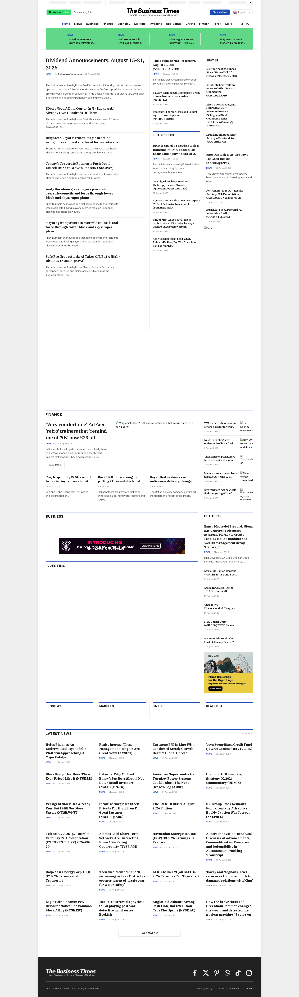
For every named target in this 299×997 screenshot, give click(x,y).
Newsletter (220, 12)
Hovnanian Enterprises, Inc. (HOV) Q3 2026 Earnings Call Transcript (175, 838)
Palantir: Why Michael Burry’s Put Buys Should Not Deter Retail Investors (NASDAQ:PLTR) (121, 780)
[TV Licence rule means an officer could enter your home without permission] (246, 427)
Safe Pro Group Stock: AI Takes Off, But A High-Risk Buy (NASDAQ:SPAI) (83, 259)
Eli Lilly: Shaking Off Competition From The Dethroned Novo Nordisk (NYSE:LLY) (176, 96)
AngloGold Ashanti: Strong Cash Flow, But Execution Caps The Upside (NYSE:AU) (174, 906)
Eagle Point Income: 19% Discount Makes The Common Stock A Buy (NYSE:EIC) (69, 906)
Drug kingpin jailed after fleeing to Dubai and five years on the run (221, 138)
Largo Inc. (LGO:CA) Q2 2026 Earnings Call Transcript (218, 589)
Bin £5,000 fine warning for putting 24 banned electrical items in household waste (119, 479)
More (228, 23)
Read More (55, 465)
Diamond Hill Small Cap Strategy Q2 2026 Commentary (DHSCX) (224, 778)
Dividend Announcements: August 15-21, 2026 (95, 64)
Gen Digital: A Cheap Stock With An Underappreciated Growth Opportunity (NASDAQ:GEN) (173, 185)
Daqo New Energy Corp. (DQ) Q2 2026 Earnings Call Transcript (68, 876)
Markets (140, 23)
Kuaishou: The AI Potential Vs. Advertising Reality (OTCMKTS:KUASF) (224, 213)
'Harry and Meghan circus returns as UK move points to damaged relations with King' (229, 876)
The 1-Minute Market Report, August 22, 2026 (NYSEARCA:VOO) (174, 65)
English (241, 12)
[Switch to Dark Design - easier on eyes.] (247, 24)
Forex (217, 23)
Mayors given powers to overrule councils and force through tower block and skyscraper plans (82, 227)
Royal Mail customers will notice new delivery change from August (171, 479)
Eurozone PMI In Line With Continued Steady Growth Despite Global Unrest (174, 749)
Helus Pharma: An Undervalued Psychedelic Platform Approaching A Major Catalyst (66, 751)
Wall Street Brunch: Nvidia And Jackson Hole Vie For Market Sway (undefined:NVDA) (132, 41)
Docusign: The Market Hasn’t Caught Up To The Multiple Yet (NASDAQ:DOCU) (175, 115)
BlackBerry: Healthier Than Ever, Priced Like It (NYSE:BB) (69, 776)
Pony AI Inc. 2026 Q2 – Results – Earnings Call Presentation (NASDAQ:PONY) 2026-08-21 (225, 194)
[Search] (242, 24)
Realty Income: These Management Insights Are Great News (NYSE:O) (119, 749)
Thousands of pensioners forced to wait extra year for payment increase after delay (220, 458)
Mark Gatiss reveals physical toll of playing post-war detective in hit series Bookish (121, 908)
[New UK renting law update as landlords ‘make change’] (246, 444)
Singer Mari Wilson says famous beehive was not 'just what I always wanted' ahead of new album (173, 223)
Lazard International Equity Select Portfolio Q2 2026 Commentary (80, 41)
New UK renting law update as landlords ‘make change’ (219, 441)
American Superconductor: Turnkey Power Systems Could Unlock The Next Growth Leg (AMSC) (174, 780)
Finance (108, 23)
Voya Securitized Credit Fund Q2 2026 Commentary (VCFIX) (229, 747)
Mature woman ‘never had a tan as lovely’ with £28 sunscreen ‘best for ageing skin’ (220, 475)
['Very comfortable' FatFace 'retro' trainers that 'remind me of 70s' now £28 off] (157, 444)
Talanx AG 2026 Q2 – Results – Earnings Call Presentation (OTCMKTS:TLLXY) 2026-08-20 (69, 840)
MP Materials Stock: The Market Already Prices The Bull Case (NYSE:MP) (220, 640)
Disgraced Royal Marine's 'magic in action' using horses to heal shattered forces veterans (82, 140)
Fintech (204, 23)
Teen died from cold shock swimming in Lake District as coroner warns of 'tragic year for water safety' (122, 878)
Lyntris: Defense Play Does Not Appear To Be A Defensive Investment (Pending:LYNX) (176, 204)
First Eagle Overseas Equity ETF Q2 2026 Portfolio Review (181, 41)
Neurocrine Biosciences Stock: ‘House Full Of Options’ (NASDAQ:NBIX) (221, 72)
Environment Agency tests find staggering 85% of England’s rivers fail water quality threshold (220, 491)
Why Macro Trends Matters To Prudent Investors (231, 41)
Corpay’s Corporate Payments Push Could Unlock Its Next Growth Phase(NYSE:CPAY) (79, 166)
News (78, 23)
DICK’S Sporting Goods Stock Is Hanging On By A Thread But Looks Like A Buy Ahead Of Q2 (176, 150)
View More (247, 733)
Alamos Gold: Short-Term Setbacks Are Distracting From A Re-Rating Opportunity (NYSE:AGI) (119, 840)
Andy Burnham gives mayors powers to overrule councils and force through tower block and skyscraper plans (79, 193)
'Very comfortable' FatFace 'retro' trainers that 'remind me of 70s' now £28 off (76, 431)
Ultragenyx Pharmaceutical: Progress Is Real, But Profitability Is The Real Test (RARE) (220, 606)
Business (55, 12)
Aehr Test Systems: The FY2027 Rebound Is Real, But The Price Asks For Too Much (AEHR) (174, 242)
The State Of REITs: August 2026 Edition (173, 806)
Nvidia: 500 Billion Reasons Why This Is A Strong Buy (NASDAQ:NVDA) (220, 572)
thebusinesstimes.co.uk (70, 74)
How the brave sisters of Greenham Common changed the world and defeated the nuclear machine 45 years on (229, 908)
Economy (124, 23)
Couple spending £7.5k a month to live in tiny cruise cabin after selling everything (69, 479)
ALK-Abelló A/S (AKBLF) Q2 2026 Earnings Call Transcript (176, 874)
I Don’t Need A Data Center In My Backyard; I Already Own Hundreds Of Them (80, 111)
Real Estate (174, 23)
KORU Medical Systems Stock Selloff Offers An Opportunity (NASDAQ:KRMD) (220, 90)
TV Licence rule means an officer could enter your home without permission (220, 425)
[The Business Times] (153, 12)
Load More (148, 933)
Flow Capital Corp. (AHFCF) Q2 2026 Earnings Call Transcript (220, 623)
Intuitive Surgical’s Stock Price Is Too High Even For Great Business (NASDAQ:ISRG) (119, 810)
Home (66, 23)
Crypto (190, 23)
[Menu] (51, 24)
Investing (156, 23)
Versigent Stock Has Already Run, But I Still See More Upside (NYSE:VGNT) (68, 808)
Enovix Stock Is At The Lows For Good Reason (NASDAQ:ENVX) (227, 159)
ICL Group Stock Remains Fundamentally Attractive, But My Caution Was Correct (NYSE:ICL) (228, 810)
